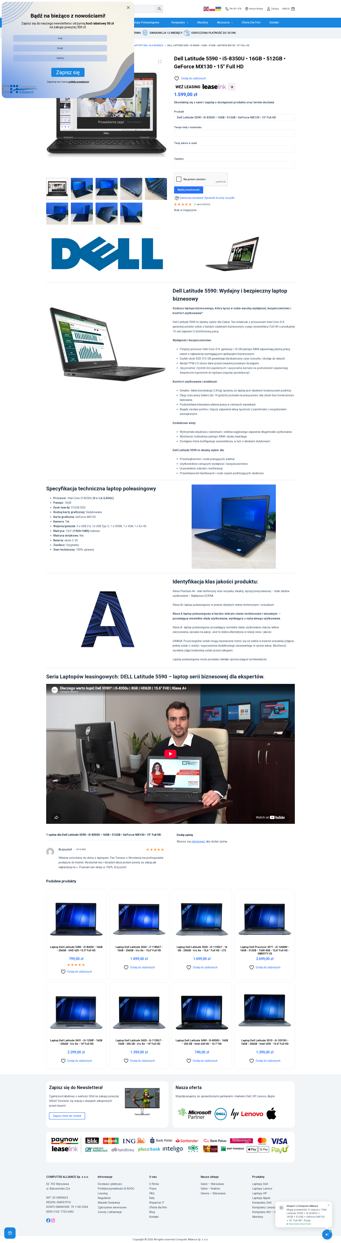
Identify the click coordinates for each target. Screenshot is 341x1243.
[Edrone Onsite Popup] (170, 621)
